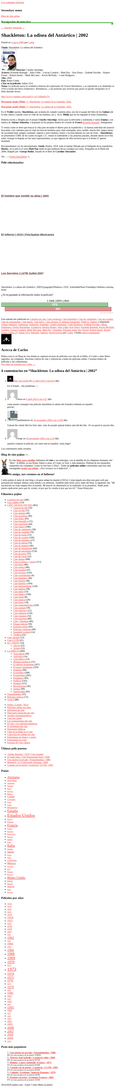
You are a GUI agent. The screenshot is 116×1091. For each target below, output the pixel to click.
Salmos (93, 322)
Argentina (12, 780)
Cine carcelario (20, 524)
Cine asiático (13, 502)
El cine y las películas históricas (22, 723)
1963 (9, 941)
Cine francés (19, 580)
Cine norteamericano (23, 605)
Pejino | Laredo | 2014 (17, 704)
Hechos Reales (49, 327)
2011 (9, 1041)
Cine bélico (18, 518)
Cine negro (18, 602)
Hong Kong (11, 834)
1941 (9, 912)
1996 (9, 1010)
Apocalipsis (18, 653)
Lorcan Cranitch (18, 330)
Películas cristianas (22, 629)
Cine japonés (13, 637)
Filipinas (10, 822)
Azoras (16, 648)
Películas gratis (70, 330)
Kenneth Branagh (91, 122)
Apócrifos (18, 656)
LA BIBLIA (13, 651)
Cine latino (18, 591)
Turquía (10, 892)
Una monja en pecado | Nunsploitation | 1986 (28, 759)
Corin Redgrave (75, 324)
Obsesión (57, 330)
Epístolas (17, 670)
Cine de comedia (21, 532)
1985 (9, 990)
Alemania (13, 777)
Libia (9, 858)
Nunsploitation (14, 694)
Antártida (44, 324)
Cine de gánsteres (21, 540)
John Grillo (63, 327)
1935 (9, 903)
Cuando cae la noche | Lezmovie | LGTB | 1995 (30, 765)
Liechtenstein (12, 860)
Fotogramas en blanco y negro (21, 737)
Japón (10, 851)
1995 (10, 1007)
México (11, 863)
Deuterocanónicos (22, 662)
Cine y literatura (21, 621)
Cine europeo (51, 322)
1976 (10, 980)
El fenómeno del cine (17, 726)
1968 (10, 954)
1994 (9, 1004)
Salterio (44, 332)
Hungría (10, 837)
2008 (10, 1034)
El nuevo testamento (23, 667)
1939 (9, 906)
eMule (104, 324)
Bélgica (10, 794)
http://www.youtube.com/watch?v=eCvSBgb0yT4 (25, 96)
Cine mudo (18, 597)
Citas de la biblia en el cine (20, 731)
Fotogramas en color (17, 740)
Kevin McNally (106, 327)
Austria (10, 786)
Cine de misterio (21, 545)
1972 (9, 965)
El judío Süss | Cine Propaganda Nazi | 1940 (28, 757)
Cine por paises (14, 718)
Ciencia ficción (20, 508)
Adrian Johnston (9, 324)
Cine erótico (19, 567)
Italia (11, 845)
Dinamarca (12, 807)
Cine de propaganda (10, 322)
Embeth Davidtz (92, 324)
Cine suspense (20, 618)
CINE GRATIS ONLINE (19, 505)
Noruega (10, 866)
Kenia (9, 855)
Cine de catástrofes (87, 319)
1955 (10, 920)
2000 (9, 1016)
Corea (9, 802)
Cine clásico (19, 526)
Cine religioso (20, 613)
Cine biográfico (69, 319)
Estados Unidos (21, 815)
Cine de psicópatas (22, 551)
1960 (9, 932)
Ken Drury (74, 327)
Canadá (10, 796)
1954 (10, 917)
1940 (9, 909)
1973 (11, 969)
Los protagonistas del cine (19, 721)
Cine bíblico (19, 659)
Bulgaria (10, 791)
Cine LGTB (13, 640)
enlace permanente (91, 332)
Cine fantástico (20, 578)
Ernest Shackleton (18, 156)
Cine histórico (20, 583)
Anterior (6, 27)
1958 (9, 926)
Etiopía (9, 819)
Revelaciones (19, 686)
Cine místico (19, 594)
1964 (10, 943)
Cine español (19, 570)
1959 (9, 929)
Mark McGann (34, 330)
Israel (9, 842)
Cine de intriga (20, 543)
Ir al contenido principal (12, 2)
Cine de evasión (105, 319)
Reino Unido (16, 878)
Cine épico (39, 322)
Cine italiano (19, 589)
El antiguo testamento (69, 322)
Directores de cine (15, 710)
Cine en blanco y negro (24, 562)
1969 (11, 958)
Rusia (10, 881)
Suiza (9, 889)
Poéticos (85, 322)
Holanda (10, 831)
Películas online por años (19, 707)
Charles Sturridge (58, 324)
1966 (10, 950)
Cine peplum (19, 608)
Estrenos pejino (20, 626)
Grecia (9, 829)
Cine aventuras (54, 319)
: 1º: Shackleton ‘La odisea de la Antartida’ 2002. (36, 101)
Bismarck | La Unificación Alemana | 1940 (27, 762)
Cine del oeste (20, 556)
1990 (9, 999)
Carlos (31, 42)
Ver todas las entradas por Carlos (18, 364)
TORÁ (10, 699)
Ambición (34, 324)
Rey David (83, 330)
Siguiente (19, 27)
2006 (10, 1027)
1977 (9, 984)
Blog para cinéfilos (26, 460)
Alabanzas (23, 324)
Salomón (35, 332)
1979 (10, 987)
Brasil (9, 789)
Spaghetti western (21, 632)
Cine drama (27, 322)
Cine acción (19, 510)
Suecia (10, 886)
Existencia (36, 327)
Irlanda (9, 840)
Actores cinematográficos (19, 715)
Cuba (9, 805)
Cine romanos (20, 616)
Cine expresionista (22, 575)
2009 (10, 1038)
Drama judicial (20, 624)
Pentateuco (18, 678)
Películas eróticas (15, 697)
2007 (10, 1031)
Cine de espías (20, 535)
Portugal (10, 874)
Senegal (10, 884)
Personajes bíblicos (16, 729)
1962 (10, 937)
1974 (10, 973)
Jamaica (10, 849)
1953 (9, 914)
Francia (12, 825)
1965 (9, 947)
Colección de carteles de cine (21, 734)
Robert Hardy (96, 330)
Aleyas (16, 645)
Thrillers (17, 635)
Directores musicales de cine (20, 713)
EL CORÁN (13, 643)
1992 (9, 1001)
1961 (9, 935)
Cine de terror (19, 553)
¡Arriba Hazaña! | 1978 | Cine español (25, 754)
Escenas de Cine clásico (18, 742)
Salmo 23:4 (24, 332)
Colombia (11, 799)
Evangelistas (19, 675)
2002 (9, 1021)
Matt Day (46, 330)
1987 (9, 996)
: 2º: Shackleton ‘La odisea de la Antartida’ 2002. (36, 107)
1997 (9, 1013)
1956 (9, 924)
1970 (10, 962)
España (12, 811)
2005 (10, 1024)
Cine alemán (19, 513)
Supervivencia (55, 332)
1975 (10, 977)
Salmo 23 (12, 332)
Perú (8, 869)
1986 (10, 993)
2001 (9, 1019)
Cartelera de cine (38, 319)
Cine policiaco (20, 610)
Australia (11, 783)
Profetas (17, 683)
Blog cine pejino (21, 381)
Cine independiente (22, 586)
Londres (5, 330)
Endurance (6, 327)
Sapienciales (19, 691)
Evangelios (18, 672)
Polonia (10, 872)
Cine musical (19, 599)
